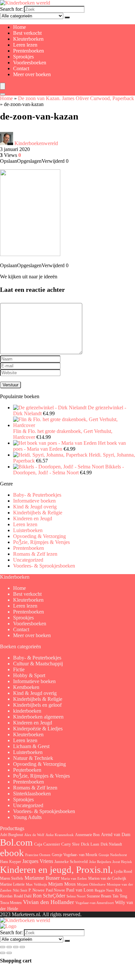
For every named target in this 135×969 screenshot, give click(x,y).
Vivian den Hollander (48, 902)
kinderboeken (27, 711)
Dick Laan (90, 844)
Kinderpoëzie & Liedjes (38, 728)
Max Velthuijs (36, 884)
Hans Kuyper (10, 861)
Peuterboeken (27, 770)
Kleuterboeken (28, 39)
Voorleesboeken (29, 62)
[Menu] (2, 86)
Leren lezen (25, 45)
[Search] (2, 94)
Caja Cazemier (47, 844)
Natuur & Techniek (33, 758)
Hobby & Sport (29, 675)
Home (19, 27)
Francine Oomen (37, 855)
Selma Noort (76, 896)
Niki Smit (20, 890)
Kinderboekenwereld (36, 143)
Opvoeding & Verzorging (39, 536)
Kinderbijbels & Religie (37, 512)
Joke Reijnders (100, 862)
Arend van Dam (115, 834)
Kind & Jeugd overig (35, 506)
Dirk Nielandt (111, 844)
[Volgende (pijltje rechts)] (9, 953)
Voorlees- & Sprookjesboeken (44, 566)
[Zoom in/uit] (2, 947)
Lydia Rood (123, 871)
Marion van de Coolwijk (107, 878)
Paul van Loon (79, 890)
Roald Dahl (22, 896)
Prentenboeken (28, 51)
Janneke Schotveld (71, 861)
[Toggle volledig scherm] (9, 947)
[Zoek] (67, 17)
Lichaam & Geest (31, 746)
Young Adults (27, 817)
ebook (12, 853)
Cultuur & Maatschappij (38, 663)
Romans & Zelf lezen (35, 554)
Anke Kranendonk (60, 835)
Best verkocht (27, 33)
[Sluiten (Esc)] (22, 947)
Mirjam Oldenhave (91, 884)
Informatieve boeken (34, 501)
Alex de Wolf (34, 835)
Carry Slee (70, 844)
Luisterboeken (28, 530)
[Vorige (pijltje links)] (2, 953)
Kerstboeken (26, 687)
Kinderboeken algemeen (38, 717)
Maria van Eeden (74, 878)
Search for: (11, 9)
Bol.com (16, 842)
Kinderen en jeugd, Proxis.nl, (56, 869)
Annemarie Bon (87, 834)
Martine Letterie (12, 884)
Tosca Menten (11, 903)
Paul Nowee (55, 890)
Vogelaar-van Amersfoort (94, 903)
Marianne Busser (42, 878)
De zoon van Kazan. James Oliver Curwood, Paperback (76, 98)
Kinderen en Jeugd (32, 518)
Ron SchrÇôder (49, 895)
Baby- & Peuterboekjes (37, 495)
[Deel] (15, 947)
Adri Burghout (11, 834)
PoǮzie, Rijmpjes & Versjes (41, 542)
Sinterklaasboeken (32, 793)
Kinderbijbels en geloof (37, 705)
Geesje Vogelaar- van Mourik (74, 854)
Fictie (19, 669)
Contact (21, 68)
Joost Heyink (122, 862)
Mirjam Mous (62, 884)
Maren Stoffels (11, 878)
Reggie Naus (104, 890)
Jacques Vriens (37, 861)
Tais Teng (119, 896)
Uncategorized (28, 560)
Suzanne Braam (99, 896)
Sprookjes (23, 56)
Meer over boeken (32, 74)
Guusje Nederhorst (113, 855)
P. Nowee (37, 890)
